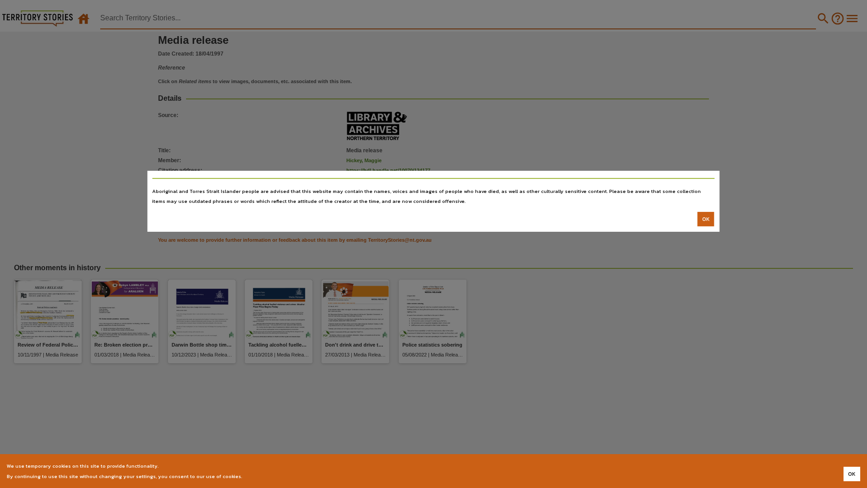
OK (706, 219)
